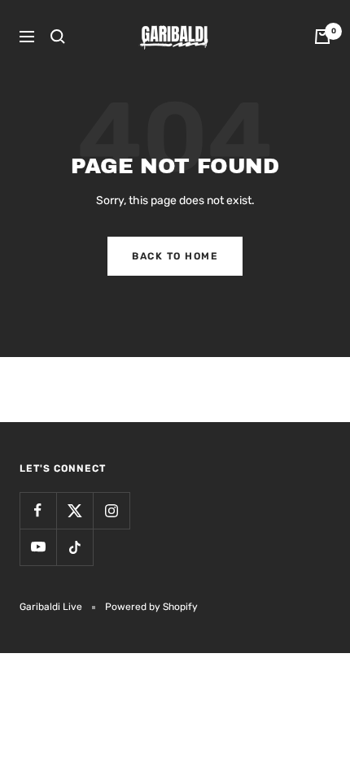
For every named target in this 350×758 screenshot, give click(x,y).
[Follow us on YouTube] (38, 547)
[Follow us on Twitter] (74, 510)
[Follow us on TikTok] (74, 547)
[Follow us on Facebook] (38, 510)
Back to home (175, 256)
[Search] (57, 36)
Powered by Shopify (151, 606)
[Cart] (322, 36)
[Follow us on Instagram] (111, 510)
